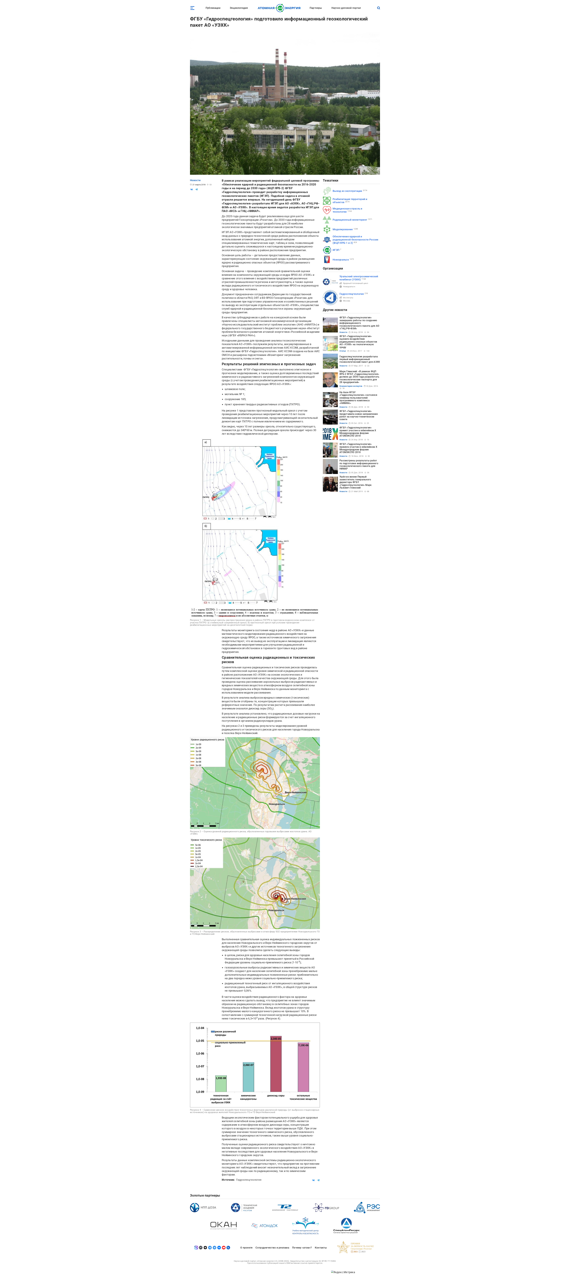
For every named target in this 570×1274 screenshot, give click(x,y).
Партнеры (316, 7)
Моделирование (343, 229)
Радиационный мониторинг (350, 219)
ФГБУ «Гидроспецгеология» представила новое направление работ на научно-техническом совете (358, 415)
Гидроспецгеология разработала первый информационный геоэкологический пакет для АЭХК (359, 359)
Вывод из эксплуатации (347, 190)
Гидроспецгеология (351, 293)
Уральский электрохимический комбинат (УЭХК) (358, 278)
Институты (348, 298)
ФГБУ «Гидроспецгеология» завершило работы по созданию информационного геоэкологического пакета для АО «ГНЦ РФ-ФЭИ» (359, 323)
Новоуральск (341, 259)
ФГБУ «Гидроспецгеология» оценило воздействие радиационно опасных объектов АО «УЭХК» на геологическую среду (358, 342)
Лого (279, 8)
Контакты (321, 1247)
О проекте (246, 1247)
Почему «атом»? (302, 1247)
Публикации (213, 7)
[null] (191, 189)
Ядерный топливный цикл (355, 283)
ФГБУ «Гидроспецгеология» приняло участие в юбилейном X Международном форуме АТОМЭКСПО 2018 (358, 448)
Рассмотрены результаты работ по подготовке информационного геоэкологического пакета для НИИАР (358, 464)
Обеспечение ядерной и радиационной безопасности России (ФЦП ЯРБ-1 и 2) (355, 239)
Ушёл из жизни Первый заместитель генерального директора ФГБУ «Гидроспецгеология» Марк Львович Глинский (355, 482)
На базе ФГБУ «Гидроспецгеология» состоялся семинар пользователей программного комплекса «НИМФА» (358, 398)
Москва (346, 301)
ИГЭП (336, 249)
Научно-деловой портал (346, 7)
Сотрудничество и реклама (272, 1247)
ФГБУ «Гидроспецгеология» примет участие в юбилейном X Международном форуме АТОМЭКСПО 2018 (357, 431)
